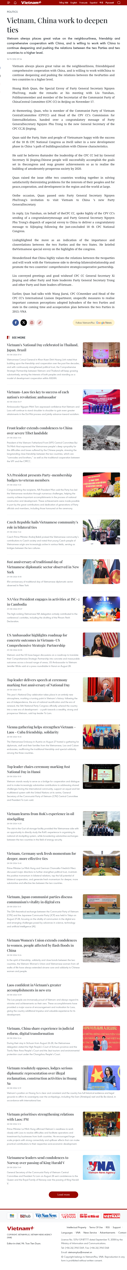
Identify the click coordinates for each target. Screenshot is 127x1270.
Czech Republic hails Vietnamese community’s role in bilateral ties (42, 524)
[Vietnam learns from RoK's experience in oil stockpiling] (101, 823)
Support (117, 1227)
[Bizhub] (14, 1216)
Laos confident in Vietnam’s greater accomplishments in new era (34, 987)
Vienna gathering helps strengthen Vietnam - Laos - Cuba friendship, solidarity (41, 729)
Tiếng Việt (63, 2)
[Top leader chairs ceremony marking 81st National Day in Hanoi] (101, 776)
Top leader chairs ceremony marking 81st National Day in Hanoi (38, 769)
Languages (67, 1232)
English (73, 2)
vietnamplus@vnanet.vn (80, 1252)
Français (83, 2)
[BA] (101, 1216)
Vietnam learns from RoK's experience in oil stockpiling (40, 816)
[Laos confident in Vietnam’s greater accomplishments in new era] (101, 994)
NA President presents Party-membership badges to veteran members (39, 477)
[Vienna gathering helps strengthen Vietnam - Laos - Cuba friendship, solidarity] (101, 736)
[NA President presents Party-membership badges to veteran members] (101, 484)
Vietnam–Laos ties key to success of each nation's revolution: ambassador (38, 394)
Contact (122, 1232)
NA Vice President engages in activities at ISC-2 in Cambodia (43, 601)
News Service (90, 1232)
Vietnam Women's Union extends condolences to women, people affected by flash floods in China (42, 945)
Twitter (23, 322)
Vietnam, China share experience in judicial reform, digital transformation (40, 1031)
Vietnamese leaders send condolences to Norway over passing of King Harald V (37, 1160)
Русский (110, 3)
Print (31, 322)
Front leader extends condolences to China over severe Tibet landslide (39, 430)
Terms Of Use (96, 1227)
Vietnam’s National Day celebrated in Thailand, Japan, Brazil (42, 347)
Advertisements (107, 1232)
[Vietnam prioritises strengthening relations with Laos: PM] (101, 1124)
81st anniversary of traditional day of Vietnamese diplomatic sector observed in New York (43, 566)
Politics (12, 11)
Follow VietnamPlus (85, 322)
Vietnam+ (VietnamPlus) (31, 2)
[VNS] (35, 1216)
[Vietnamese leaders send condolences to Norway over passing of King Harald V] (101, 1167)
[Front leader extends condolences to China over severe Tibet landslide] (101, 437)
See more (18, 337)
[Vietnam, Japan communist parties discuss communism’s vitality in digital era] (101, 906)
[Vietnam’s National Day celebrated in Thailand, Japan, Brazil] (101, 354)
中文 (101, 3)
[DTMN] (78, 1216)
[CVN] (57, 1216)
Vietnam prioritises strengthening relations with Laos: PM (40, 1117)
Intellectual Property (76, 1227)
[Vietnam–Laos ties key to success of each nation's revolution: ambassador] (101, 401)
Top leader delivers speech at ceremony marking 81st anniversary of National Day (38, 682)
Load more (63, 1194)
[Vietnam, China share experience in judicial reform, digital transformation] (101, 1038)
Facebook (15, 322)
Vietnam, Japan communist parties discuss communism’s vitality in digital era (39, 899)
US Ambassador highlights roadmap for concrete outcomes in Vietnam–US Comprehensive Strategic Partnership (37, 640)
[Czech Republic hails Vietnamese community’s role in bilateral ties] (101, 532)
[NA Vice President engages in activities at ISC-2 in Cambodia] (101, 609)
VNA (78, 1232)
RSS (108, 1227)
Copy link (40, 322)
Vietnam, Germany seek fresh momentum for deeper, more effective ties (41, 856)
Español (93, 2)
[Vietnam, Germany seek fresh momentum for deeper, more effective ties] (101, 863)
